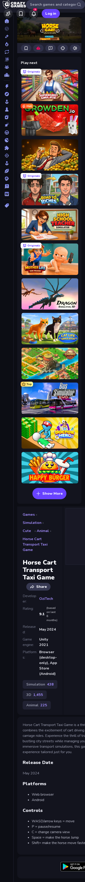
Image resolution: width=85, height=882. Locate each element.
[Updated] (6, 52)
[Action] (6, 86)
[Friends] (8, 13)
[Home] (6, 21)
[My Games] (20, 13)
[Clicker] (6, 125)
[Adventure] (6, 94)
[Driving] (6, 132)
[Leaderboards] (6, 75)
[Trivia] (6, 186)
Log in (50, 13)
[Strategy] (6, 178)
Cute (27, 530)
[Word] (6, 194)
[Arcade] (6, 102)
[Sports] (6, 171)
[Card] (6, 117)
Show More (52, 493)
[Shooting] (6, 155)
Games (29, 514)
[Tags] (6, 205)
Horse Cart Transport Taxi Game (35, 544)
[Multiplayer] (6, 67)
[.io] (6, 140)
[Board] (6, 109)
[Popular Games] (6, 44)
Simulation (32, 522)
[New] (6, 36)
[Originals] (6, 59)
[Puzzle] (6, 148)
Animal (43, 530)
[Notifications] (33, 13)
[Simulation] (6, 163)
